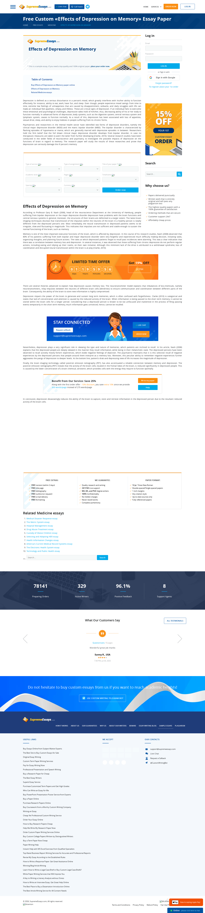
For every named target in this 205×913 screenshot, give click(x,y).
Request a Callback (158, 758)
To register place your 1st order (163, 86)
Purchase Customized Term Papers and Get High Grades (46, 786)
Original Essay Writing (32, 757)
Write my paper (148, 380)
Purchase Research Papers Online (37, 803)
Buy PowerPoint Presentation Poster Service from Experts (47, 794)
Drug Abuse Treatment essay (39, 529)
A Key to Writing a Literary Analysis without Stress (43, 878)
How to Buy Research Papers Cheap (38, 824)
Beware (132, 726)
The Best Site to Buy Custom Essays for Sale (41, 753)
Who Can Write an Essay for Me (36, 790)
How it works (62, 726)
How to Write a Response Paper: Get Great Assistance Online (48, 861)
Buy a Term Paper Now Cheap (35, 840)
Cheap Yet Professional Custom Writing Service (42, 815)
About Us (75, 726)
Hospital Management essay (39, 525)
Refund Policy (152, 905)
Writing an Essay (30, 811)
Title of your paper (110, 164)
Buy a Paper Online (31, 799)
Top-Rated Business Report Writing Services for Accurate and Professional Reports (57, 853)
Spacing (29, 185)
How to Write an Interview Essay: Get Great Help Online (46, 882)
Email (147, 43)
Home (145, 7)
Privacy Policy (138, 905)
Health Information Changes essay (42, 540)
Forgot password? (163, 83)
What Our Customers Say (102, 620)
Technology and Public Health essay (43, 551)
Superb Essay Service (31, 782)
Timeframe (106, 175)
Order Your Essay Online (33, 819)
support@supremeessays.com (70, 335)
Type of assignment (71, 164)
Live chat (62, 6)
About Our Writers (117, 726)
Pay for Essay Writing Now (34, 765)
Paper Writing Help (31, 844)
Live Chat (142, 325)
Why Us (103, 726)
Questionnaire (98, 643)
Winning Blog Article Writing (34, 865)
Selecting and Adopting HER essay (42, 536)
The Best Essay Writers (32, 778)
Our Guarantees (89, 726)
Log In (164, 66)
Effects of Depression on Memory (45, 88)
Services (155, 7)
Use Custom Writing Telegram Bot (104, 698)
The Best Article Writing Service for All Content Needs (45, 890)
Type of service (31, 164)
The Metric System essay (38, 522)
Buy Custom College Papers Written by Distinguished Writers (48, 836)
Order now (170, 6)
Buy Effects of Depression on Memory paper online (53, 85)
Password (149, 54)
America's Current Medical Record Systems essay (49, 544)
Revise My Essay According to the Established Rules (44, 857)
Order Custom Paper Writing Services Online (41, 832)
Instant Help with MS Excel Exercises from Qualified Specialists (48, 849)
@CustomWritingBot (158, 763)
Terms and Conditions (121, 905)
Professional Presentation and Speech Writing (42, 769)
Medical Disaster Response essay (41, 518)
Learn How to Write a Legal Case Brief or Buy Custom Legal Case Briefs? (52, 870)
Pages (66, 175)
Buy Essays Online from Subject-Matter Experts (42, 748)
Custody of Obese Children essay (41, 533)
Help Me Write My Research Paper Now (39, 828)
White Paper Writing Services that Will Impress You (44, 874)
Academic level (31, 175)
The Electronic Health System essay (42, 547)
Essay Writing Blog (147, 726)
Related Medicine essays (41, 92)
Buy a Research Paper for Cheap (36, 773)
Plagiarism (180, 726)
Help (148, 387)
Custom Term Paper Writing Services (38, 761)
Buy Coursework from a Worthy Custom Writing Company (47, 807)
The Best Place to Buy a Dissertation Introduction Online (46, 886)
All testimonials (175, 621)
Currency (67, 185)
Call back (78, 6)
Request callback (63, 330)
